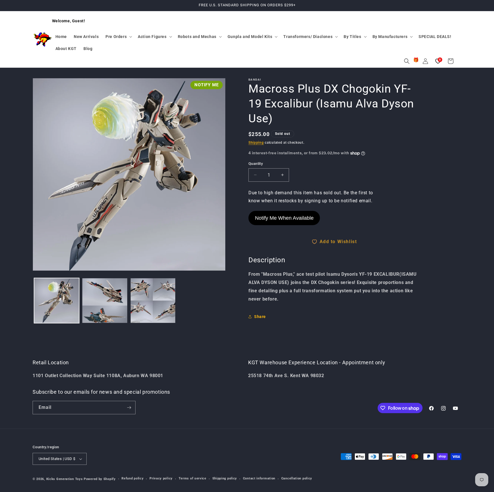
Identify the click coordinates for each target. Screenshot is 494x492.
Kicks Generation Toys (64, 479)
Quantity (255, 163)
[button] (118, 37)
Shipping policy (224, 478)
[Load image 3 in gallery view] (153, 300)
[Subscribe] (129, 407)
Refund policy (132, 478)
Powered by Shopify (100, 479)
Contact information (259, 478)
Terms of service (192, 478)
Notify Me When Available (284, 218)
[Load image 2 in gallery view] (104, 300)
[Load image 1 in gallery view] (56, 300)
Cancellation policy (296, 478)
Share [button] (260, 316)
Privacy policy (161, 478)
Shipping (256, 143)
